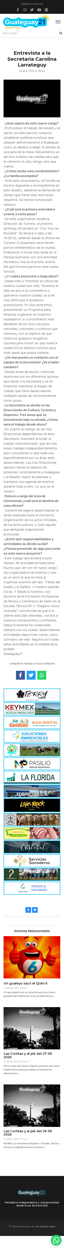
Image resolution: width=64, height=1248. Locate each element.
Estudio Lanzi (47, 1226)
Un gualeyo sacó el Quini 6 (25, 983)
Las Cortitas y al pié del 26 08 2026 (28, 1133)
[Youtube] (39, 9)
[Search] (60, 33)
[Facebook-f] (17, 9)
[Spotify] (46, 9)
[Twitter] (32, 9)
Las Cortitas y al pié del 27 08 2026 (28, 1055)
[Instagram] (24, 9)
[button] (56, 1240)
